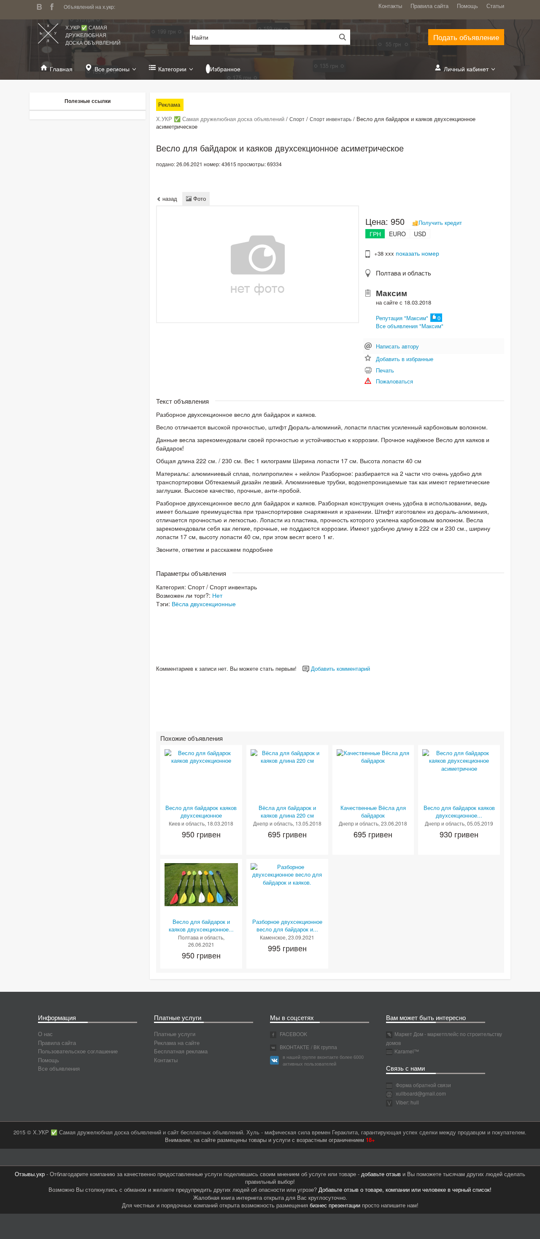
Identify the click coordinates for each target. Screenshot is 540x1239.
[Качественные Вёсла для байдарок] (373, 756)
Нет (217, 595)
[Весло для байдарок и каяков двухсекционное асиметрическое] (201, 884)
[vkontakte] (41, 6)
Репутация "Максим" (402, 318)
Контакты (390, 6)
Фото (199, 198)
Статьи (495, 6)
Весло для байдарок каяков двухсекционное (201, 812)
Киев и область (187, 823)
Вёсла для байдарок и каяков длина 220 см (287, 812)
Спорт (297, 118)
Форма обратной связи (422, 1084)
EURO (397, 233)
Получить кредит (440, 223)
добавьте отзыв (381, 1174)
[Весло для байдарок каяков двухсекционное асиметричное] (459, 760)
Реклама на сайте (177, 1043)
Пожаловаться (394, 381)
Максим (391, 293)
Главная (61, 69)
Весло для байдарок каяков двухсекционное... (459, 812)
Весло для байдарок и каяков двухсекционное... (201, 926)
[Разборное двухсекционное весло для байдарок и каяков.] (287, 874)
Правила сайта (429, 6)
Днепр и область (273, 823)
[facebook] (54, 6)
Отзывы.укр (30, 1174)
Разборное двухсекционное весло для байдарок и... (287, 926)
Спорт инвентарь (330, 118)
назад (169, 198)
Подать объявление (466, 37)
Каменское (273, 937)
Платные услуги (174, 1034)
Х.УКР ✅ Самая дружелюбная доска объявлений (93, 35)
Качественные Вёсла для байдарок (373, 812)
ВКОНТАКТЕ (293, 1046)
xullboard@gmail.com (421, 1093)
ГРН (375, 233)
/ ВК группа (324, 1046)
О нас (45, 1034)
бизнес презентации (335, 1205)
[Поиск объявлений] (339, 37)
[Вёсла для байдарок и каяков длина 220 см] (287, 756)
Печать (385, 370)
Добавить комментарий (339, 668)
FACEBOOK (292, 1033)
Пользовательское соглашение (78, 1051)
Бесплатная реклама (181, 1051)
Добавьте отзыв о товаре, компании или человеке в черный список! (405, 1189)
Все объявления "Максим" (409, 326)
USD (420, 233)
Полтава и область (403, 272)
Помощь (467, 6)
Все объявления (59, 1068)
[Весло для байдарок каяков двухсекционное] (201, 756)
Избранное (225, 69)
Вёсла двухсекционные (204, 603)
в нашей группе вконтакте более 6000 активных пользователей (323, 1060)
